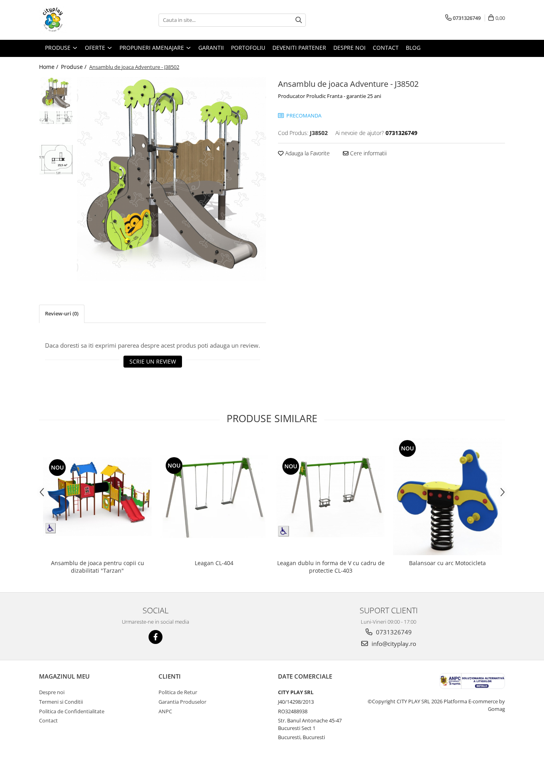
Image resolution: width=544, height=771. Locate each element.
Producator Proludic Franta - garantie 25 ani (329, 96)
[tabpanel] (171, 179)
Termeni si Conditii (61, 701)
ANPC (165, 711)
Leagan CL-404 (214, 563)
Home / (49, 66)
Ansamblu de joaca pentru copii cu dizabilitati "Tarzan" (97, 566)
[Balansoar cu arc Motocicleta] (447, 496)
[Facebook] (155, 637)
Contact (48, 720)
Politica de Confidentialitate (71, 711)
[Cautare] (299, 20)
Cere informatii (367, 153)
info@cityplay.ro (393, 644)
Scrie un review (152, 361)
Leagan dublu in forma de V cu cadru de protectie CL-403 (331, 566)
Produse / (74, 66)
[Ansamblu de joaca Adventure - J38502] (171, 179)
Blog (413, 47)
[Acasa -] (79, 20)
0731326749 (393, 632)
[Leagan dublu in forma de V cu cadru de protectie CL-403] (330, 496)
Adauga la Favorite (307, 153)
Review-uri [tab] (61, 313)
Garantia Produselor (182, 701)
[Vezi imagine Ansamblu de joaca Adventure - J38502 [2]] (55, 159)
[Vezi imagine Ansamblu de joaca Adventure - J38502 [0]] (55, 93)
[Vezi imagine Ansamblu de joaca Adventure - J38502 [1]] (55, 117)
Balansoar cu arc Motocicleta (447, 563)
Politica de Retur (178, 692)
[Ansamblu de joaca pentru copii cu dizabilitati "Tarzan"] (97, 496)
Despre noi (52, 692)
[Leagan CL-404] (214, 496)
